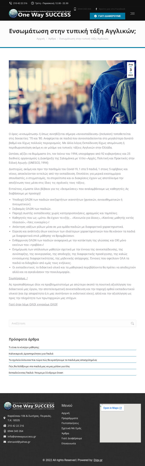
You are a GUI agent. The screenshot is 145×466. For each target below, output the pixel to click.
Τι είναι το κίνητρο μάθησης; (24, 347)
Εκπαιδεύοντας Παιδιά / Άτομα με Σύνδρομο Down (36, 372)
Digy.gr (98, 460)
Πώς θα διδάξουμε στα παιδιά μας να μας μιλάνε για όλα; (39, 366)
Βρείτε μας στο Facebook (112, 9)
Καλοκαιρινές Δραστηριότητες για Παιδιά (31, 353)
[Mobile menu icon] (132, 13)
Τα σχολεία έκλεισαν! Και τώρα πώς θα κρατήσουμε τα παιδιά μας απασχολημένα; (53, 360)
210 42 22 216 (20, 3)
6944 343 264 (84, 9)
